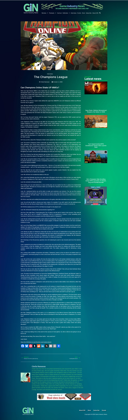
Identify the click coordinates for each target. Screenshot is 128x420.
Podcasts (51, 13)
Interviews (73, 13)
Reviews (44, 13)
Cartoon (59, 13)
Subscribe (88, 13)
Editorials (65, 13)
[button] (100, 13)
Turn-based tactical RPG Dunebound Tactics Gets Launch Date (95, 145)
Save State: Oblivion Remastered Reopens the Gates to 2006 (96, 111)
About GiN (95, 13)
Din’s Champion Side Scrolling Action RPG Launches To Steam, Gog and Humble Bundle (96, 180)
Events (79, 13)
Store (83, 13)
